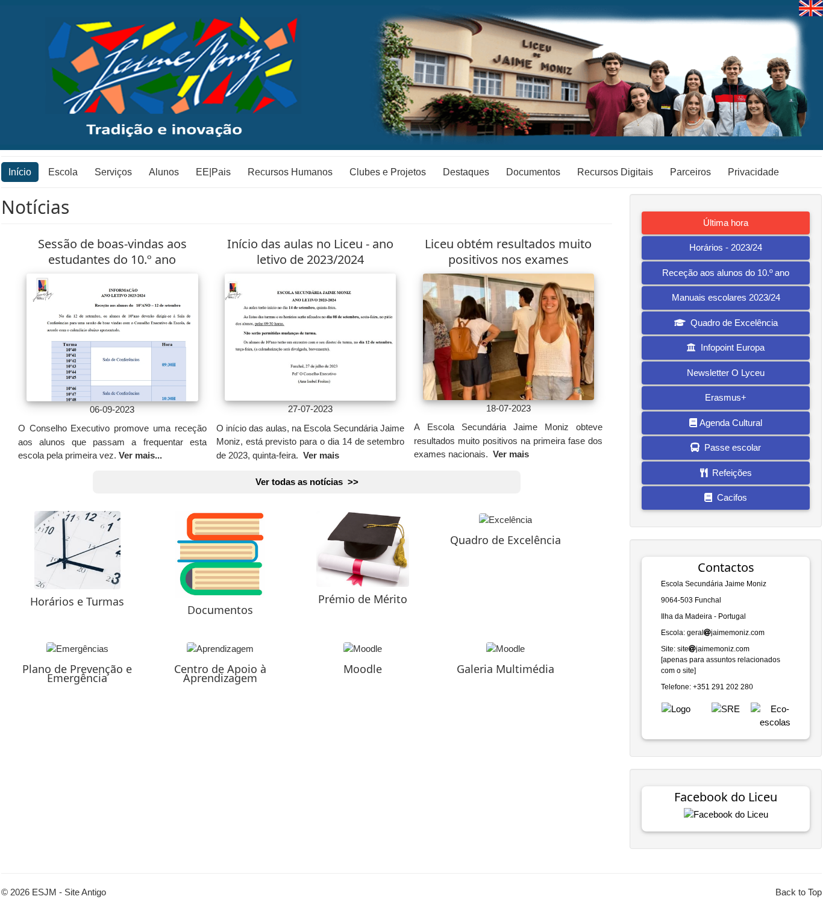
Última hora (725, 223)
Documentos (533, 172)
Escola (63, 172)
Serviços (113, 172)
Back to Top (798, 892)
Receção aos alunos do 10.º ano (725, 273)
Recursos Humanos (290, 172)
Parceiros (690, 172)
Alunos (164, 172)
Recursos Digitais (615, 172)
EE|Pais (213, 172)
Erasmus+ (725, 397)
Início (19, 172)
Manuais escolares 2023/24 (726, 297)
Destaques (466, 172)
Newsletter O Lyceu (726, 373)
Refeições (729, 473)
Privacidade (753, 172)
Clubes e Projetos (387, 172)
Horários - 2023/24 (725, 247)
